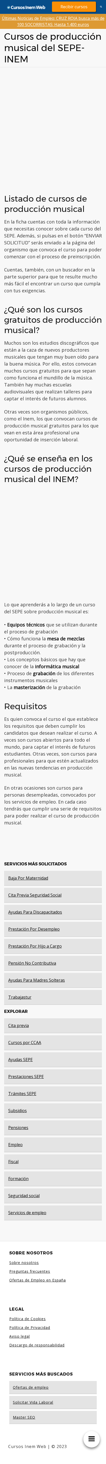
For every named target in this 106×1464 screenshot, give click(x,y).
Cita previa (18, 1025)
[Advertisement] (53, 129)
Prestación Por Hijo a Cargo (35, 946)
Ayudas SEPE (20, 1059)
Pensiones (18, 1127)
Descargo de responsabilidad (37, 1345)
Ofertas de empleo (31, 1387)
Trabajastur (19, 997)
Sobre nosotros (24, 1262)
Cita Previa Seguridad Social (34, 895)
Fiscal (13, 1161)
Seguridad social (24, 1195)
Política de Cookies (27, 1318)
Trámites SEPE (22, 1093)
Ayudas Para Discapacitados (35, 912)
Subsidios (17, 1110)
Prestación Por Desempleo (34, 929)
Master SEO (24, 1417)
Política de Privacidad (29, 1327)
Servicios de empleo (27, 1212)
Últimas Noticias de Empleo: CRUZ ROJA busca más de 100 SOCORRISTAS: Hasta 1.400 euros (53, 21)
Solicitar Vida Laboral (33, 1402)
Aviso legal (19, 1336)
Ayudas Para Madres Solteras (36, 980)
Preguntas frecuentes (29, 1271)
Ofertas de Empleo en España (37, 1280)
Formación (18, 1178)
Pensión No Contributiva (32, 963)
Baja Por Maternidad (28, 878)
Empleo (15, 1144)
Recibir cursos (73, 7)
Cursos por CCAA (24, 1042)
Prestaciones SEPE (26, 1076)
